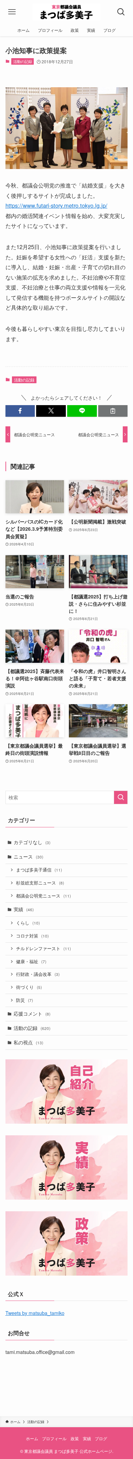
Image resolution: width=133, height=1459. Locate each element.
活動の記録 (22, 61)
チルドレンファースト (43, 948)
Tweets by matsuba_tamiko (34, 1312)
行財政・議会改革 (38, 974)
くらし (28, 923)
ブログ (101, 1438)
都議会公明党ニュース (43, 896)
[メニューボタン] (12, 12)
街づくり (29, 987)
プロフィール (54, 1438)
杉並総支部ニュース (40, 883)
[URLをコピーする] (113, 411)
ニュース (28, 856)
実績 (24, 909)
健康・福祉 (31, 961)
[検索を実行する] (121, 797)
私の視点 (28, 1042)
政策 (75, 1438)
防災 (24, 1000)
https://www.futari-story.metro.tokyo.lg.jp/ (56, 205)
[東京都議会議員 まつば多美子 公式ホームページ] (67, 12)
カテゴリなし (32, 842)
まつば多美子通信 (39, 870)
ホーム (32, 1438)
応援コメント (32, 1013)
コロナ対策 (32, 936)
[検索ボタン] (121, 12)
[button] (20, 411)
